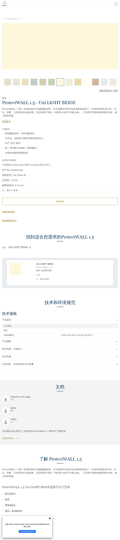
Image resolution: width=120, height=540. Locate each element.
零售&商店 (10, 505)
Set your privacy (27, 531)
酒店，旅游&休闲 (13, 510)
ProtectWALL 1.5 (13, 19)
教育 (7, 499)
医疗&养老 (10, 493)
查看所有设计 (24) (108, 90)
